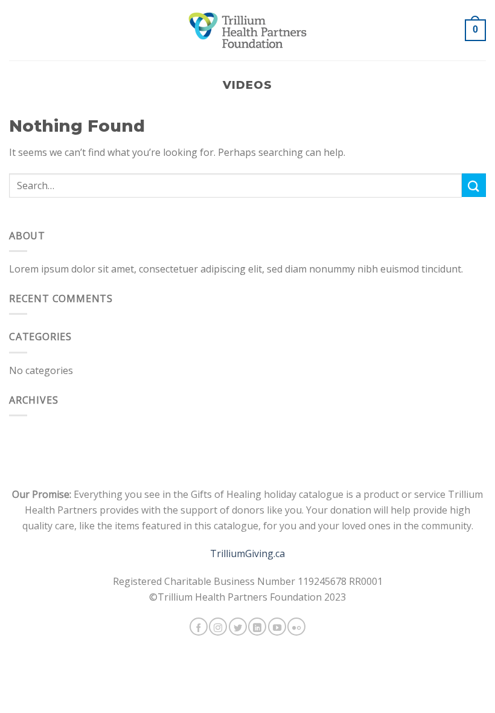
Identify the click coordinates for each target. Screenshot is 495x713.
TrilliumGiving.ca (247, 553)
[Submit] (474, 185)
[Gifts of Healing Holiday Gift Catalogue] (247, 30)
